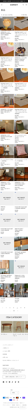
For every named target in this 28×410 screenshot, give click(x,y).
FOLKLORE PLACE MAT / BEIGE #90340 (7, 252)
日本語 (13, 392)
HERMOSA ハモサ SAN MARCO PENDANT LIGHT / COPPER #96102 (21, 60)
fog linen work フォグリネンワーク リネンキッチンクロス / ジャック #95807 (21, 34)
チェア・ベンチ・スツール (18, 335)
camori (8, 402)
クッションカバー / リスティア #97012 (21, 160)
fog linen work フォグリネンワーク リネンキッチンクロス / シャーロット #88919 (7, 86)
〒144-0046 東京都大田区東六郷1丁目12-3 (14, 370)
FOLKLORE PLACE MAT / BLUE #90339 (7, 229)
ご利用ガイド (6, 348)
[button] (1, 4)
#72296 (17, 299)
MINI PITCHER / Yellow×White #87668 (19, 230)
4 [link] (17, 307)
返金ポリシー (22, 402)
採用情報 (5, 354)
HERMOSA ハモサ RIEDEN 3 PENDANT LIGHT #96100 (6, 33)
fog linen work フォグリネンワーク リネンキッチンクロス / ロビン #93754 (6, 60)
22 (14, 310)
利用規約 (13, 405)
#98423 (3, 207)
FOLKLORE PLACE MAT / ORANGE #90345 (21, 207)
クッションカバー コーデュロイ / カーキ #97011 (20, 137)
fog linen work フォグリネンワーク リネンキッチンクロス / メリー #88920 (21, 86)
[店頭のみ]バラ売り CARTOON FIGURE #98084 (20, 277)
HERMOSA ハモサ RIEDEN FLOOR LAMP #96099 (6, 137)
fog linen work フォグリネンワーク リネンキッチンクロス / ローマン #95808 (21, 111)
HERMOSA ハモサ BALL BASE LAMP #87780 (7, 110)
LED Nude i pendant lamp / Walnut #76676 (20, 253)
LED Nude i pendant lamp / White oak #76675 (6, 277)
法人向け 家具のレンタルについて (11, 360)
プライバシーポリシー (7, 405)
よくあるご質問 (6, 351)
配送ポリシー (18, 405)
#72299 (3, 299)
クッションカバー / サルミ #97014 (7, 160)
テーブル (3, 334)
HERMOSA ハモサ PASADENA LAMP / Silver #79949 (20, 184)
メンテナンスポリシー (8, 345)
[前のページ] (2, 307)
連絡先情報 (24, 405)
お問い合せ (5, 357)
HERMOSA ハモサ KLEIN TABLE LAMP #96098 (6, 184)
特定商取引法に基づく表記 (14, 407)
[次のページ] (17, 310)
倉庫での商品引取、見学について (14, 376)
